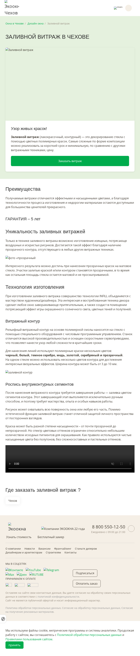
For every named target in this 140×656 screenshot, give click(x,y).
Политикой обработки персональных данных (89, 635)
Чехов (12, 501)
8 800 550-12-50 (108, 527)
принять (14, 645)
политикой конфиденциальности (58, 596)
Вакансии (44, 548)
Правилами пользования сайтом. (29, 639)
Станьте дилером (86, 548)
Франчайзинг (62, 548)
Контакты (71, 552)
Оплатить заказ (87, 584)
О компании (13, 548)
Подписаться (85, 573)
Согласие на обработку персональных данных (91, 608)
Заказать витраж (70, 161)
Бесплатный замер (51, 537)
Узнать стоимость (18, 537)
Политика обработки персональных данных (33, 608)
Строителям (53, 552)
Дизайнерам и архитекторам (23, 552)
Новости (29, 548)
